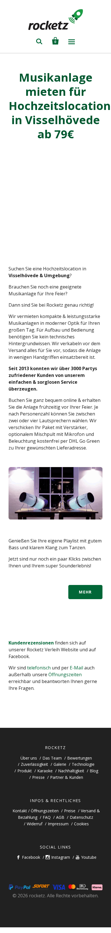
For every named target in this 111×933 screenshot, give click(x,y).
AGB (60, 817)
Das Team (52, 758)
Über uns (28, 758)
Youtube (88, 857)
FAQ (47, 817)
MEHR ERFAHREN (85, 594)
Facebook (31, 857)
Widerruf (34, 823)
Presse (38, 777)
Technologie (83, 764)
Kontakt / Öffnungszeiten (36, 810)
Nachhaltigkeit (71, 770)
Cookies (81, 823)
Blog (94, 770)
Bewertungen (79, 758)
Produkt (24, 770)
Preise (69, 810)
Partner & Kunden (66, 777)
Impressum (58, 823)
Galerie (60, 764)
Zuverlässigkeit (34, 764)
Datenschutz (81, 817)
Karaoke (45, 770)
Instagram (60, 857)
